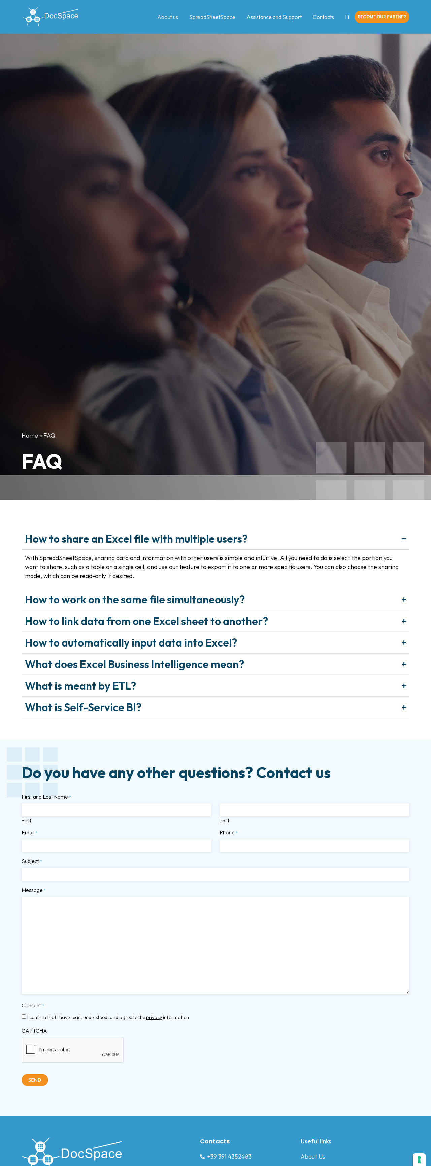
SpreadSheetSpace (212, 16)
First (26, 820)
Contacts (323, 16)
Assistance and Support (274, 16)
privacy (154, 1017)
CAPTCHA (34, 1030)
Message (34, 890)
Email (29, 832)
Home (30, 435)
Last (224, 820)
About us (167, 16)
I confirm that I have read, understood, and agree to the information (108, 1017)
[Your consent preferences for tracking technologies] (419, 1159)
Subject (32, 861)
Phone (229, 832)
